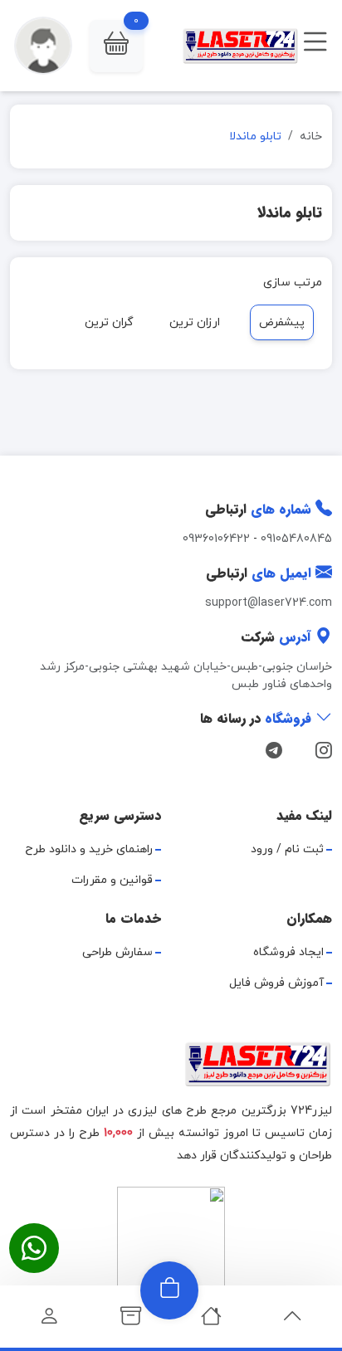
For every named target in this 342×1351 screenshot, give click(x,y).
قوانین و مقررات (112, 880)
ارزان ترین (194, 322)
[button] (116, 46)
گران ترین (109, 322)
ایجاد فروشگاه (288, 952)
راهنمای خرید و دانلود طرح (89, 849)
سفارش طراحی (117, 952)
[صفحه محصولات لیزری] (130, 1321)
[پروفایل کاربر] (49, 1321)
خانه (311, 136)
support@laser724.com (268, 603)
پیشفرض (282, 322)
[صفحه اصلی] (211, 1321)
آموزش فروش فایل (276, 983)
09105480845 (296, 539)
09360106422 (216, 539)
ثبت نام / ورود (287, 849)
